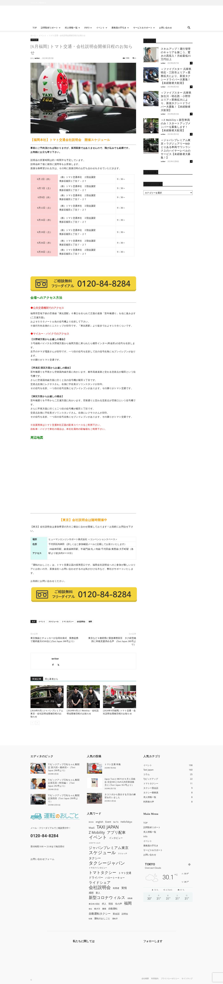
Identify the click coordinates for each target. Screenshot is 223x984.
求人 (104, 903)
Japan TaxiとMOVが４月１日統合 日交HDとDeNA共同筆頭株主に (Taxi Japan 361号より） (120, 782)
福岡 (90, 621)
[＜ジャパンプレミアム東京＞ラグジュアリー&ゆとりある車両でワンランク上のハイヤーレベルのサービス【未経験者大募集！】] (151, 146)
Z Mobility (97, 832)
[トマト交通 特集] (94, 768)
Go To (115, 822)
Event (108, 821)
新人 (98, 892)
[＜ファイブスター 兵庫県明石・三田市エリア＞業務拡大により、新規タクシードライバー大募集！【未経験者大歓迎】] (151, 74)
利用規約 (155, 978)
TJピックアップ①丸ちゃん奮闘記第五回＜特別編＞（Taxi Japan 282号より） (63, 783)
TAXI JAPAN (108, 826)
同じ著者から (51, 679)
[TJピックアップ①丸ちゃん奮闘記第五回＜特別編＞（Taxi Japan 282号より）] (38, 783)
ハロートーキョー (115, 877)
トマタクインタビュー (98, 867)
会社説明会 (81, 621)
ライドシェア (100, 882)
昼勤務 (129, 898)
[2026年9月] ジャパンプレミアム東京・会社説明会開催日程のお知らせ (46, 713)
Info (86, 28)
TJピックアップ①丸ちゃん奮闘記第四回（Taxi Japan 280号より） (63, 798)
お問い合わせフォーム (42, 859)
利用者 (116, 888)
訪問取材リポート (49, 28)
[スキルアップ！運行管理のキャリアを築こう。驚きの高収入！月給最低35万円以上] (151, 54)
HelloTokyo (126, 821)
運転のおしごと (102, 918)
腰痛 (104, 908)
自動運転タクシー (100, 913)
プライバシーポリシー (170, 978)
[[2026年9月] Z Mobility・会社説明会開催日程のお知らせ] (83, 696)
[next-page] (37, 723)
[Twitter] (59, 665)
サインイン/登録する (38, 3)
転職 (90, 919)
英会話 (116, 913)
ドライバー (96, 877)
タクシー (95, 858)
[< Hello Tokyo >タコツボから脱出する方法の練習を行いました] (94, 798)
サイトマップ (187, 978)
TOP (35, 28)
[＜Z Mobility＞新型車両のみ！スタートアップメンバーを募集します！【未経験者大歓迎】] (151, 125)
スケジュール (54, 621)
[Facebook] (54, 665)
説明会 (125, 913)
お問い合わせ (165, 28)
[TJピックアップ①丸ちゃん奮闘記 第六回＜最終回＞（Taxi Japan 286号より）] (38, 768)
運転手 (115, 918)
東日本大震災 (94, 904)
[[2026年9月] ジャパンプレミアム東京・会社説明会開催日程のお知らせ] (47, 696)
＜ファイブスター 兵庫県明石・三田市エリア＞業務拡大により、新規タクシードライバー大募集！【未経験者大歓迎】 (176, 76)
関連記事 (36, 679)
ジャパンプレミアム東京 (108, 847)
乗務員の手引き (119, 28)
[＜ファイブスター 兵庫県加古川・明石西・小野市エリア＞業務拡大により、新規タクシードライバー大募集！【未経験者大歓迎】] (151, 98)
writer (37, 58)
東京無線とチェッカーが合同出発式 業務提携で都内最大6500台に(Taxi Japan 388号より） (54, 639)
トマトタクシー (68, 621)
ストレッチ (122, 853)
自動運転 (112, 908)
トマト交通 (124, 872)
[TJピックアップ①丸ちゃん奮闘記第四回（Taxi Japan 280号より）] (38, 799)
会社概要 (145, 978)
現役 (110, 903)
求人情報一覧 (71, 28)
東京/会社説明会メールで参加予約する (83, 612)
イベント (100, 28)
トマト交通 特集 (113, 764)
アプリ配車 (116, 832)
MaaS (92, 827)
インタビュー (116, 838)
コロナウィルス (94, 843)
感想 (91, 892)
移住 (90, 909)
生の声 (118, 903)
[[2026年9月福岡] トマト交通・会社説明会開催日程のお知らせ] (119, 696)
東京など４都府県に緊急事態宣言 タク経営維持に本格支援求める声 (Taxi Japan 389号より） (112, 641)
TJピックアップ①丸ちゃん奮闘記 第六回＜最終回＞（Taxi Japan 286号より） (63, 767)
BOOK (91, 822)
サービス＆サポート (142, 28)
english (99, 821)
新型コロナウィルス (107, 897)
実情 (124, 888)
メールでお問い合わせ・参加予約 (83, 266)
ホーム (33, 35)
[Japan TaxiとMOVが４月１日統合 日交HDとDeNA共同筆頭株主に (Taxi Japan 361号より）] (94, 783)
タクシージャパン (107, 862)
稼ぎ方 (97, 908)
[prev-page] (32, 723)
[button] (189, 28)
